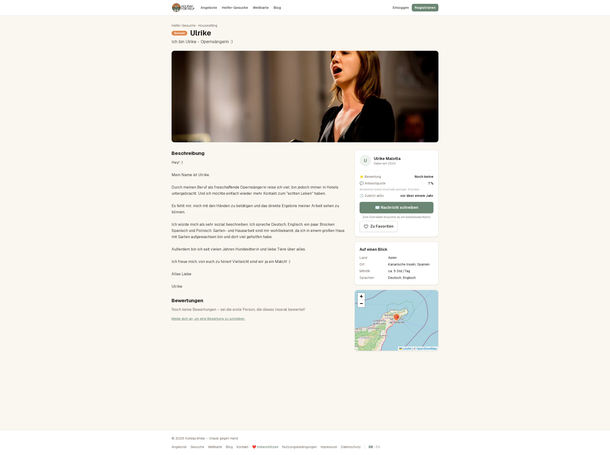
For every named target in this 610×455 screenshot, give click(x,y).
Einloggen (401, 7)
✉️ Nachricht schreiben (396, 207)
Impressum (329, 447)
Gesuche (197, 447)
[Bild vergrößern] (305, 96)
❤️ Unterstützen (265, 447)
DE (371, 447)
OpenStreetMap (427, 348)
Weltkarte (261, 7)
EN (378, 447)
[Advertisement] (396, 389)
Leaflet (407, 348)
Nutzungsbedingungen (299, 447)
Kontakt (242, 447)
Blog (277, 7)
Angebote (209, 7)
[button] (396, 316)
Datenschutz (351, 447)
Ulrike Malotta (387, 158)
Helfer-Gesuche (235, 7)
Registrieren (425, 7)
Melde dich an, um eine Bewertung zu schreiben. (208, 319)
